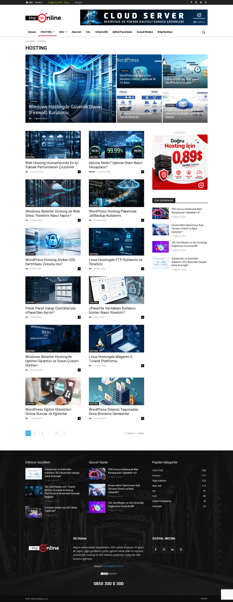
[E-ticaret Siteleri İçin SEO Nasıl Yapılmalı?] (33, 512)
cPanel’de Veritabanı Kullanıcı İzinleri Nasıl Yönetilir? (112, 310)
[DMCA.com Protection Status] (108, 574)
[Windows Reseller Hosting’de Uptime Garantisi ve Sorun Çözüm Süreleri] (53, 338)
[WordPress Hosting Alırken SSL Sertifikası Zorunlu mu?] (53, 242)
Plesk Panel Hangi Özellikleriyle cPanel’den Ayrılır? (50, 310)
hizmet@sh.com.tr (113, 566)
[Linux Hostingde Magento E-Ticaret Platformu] (116, 338)
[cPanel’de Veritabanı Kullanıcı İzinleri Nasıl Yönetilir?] (116, 290)
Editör (92, 171)
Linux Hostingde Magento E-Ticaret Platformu (111, 359)
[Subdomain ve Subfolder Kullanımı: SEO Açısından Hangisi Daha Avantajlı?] (160, 263)
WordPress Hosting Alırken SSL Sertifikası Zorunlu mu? (50, 262)
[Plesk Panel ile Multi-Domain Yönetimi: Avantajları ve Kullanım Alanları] (185, 106)
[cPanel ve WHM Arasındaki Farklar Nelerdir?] (139, 106)
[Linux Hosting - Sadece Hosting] (180, 162)
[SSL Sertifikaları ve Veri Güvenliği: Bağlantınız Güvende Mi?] (160, 247)
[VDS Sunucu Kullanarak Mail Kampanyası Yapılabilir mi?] (160, 213)
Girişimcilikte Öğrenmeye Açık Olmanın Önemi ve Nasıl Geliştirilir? (187, 228)
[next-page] (64, 433)
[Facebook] (191, 2)
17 (56, 433)
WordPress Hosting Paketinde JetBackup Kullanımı (113, 213)
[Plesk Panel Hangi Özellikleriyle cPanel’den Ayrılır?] (53, 290)
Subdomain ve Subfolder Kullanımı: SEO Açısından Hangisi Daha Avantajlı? (189, 262)
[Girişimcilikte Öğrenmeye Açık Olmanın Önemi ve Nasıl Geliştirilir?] (160, 229)
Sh (26, 171)
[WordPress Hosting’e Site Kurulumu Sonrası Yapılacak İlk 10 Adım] (139, 71)
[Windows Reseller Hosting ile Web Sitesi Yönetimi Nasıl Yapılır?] (53, 193)
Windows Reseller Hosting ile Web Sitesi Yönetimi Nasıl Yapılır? (52, 213)
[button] (203, 32)
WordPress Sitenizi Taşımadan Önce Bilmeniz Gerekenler (113, 411)
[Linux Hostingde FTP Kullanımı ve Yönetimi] (116, 242)
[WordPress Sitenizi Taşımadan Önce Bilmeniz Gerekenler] (116, 391)
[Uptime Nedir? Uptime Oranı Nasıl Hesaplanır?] (116, 145)
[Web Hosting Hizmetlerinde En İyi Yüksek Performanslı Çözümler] (53, 145)
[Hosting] (52, 18)
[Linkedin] (201, 2)
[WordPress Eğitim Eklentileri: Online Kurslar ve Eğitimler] (53, 391)
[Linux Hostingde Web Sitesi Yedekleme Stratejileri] (185, 71)
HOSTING (34, 101)
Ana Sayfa (30, 41)
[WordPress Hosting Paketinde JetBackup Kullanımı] (116, 193)
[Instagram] (196, 2)
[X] (206, 2)
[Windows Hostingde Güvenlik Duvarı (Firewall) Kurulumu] (70, 88)
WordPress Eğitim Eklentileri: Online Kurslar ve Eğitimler (48, 411)
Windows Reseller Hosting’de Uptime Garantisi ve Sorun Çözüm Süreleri (51, 361)
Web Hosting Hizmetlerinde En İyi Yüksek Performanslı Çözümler (51, 165)
